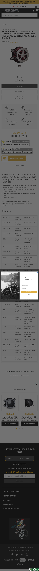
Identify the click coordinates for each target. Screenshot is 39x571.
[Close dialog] (37, 273)
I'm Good (28, 294)
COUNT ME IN (29, 292)
